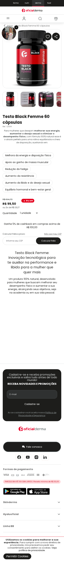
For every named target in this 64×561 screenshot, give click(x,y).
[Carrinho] (56, 19)
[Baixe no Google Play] (14, 494)
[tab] (24, 18)
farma (16, 3)
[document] (32, 548)
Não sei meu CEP (52, 233)
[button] (10, 99)
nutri (27, 3)
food (49, 3)
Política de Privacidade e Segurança (37, 414)
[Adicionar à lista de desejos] (48, 36)
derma (38, 3)
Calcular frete (48, 240)
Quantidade (10, 213)
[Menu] (8, 18)
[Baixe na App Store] (38, 494)
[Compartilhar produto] (56, 36)
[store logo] (32, 10)
